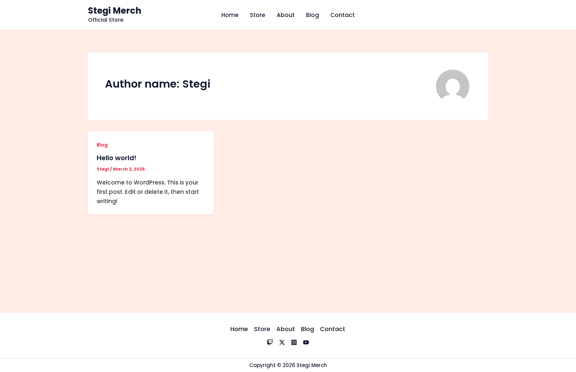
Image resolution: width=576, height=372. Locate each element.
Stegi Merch (114, 11)
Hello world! (116, 158)
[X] (282, 342)
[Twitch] (270, 342)
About (286, 15)
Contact (342, 15)
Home (230, 15)
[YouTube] (306, 342)
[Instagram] (294, 342)
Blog (312, 15)
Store (257, 15)
